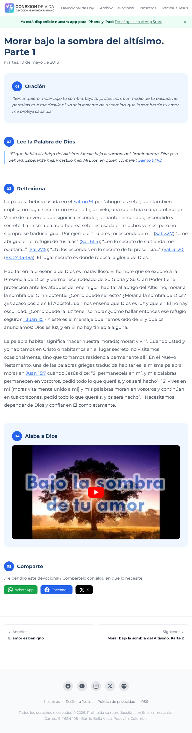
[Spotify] (124, 686)
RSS (144, 701)
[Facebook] (68, 686)
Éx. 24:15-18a (19, 257)
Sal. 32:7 (164, 233)
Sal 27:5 (38, 249)
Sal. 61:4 (89, 241)
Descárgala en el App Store (138, 21)
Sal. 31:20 (173, 249)
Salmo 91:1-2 (150, 160)
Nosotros (148, 8)
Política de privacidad (116, 701)
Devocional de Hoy (77, 8)
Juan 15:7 (36, 373)
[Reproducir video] (96, 492)
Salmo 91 (84, 201)
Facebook (60, 590)
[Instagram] (96, 686)
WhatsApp (24, 590)
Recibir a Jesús (175, 8)
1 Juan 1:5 (33, 319)
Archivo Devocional (117, 8)
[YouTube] (82, 686)
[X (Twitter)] (110, 686)
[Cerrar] (185, 22)
